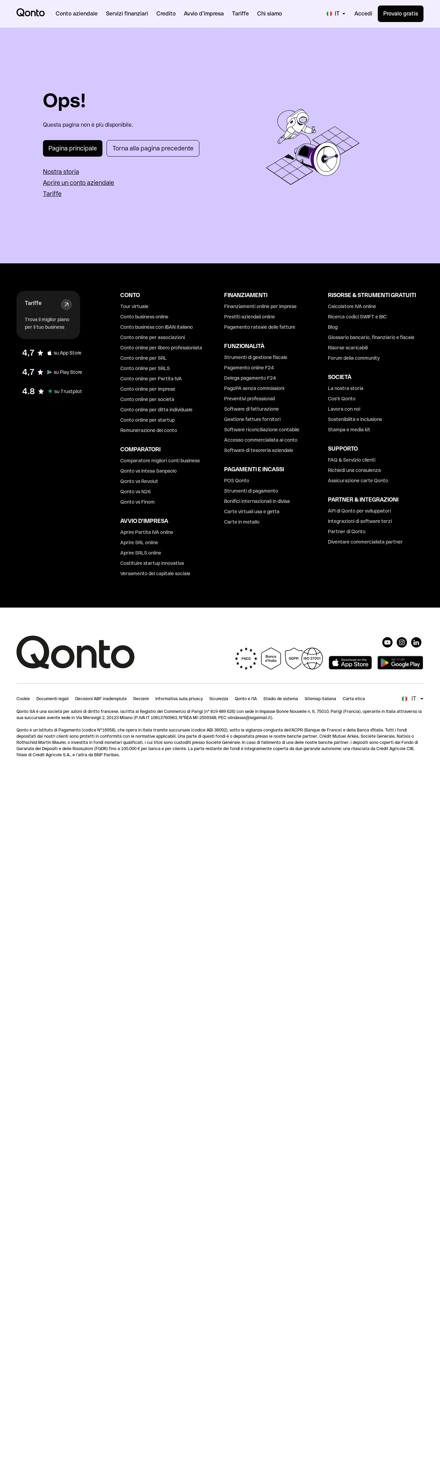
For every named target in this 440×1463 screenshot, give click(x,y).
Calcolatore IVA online (352, 306)
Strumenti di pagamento (251, 491)
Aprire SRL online (139, 542)
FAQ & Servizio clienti (351, 460)
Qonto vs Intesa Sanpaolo (148, 471)
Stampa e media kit (349, 429)
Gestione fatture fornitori (252, 419)
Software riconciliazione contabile (261, 429)
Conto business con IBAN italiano (156, 327)
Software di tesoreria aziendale (258, 450)
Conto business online (144, 316)
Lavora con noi (344, 409)
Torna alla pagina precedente (153, 148)
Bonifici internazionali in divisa (257, 501)
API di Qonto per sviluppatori (359, 511)
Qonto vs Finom (137, 502)
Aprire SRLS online (140, 553)
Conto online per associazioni (152, 337)
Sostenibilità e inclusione (355, 419)
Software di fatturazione (251, 409)
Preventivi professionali (249, 398)
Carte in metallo (242, 522)
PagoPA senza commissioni (254, 388)
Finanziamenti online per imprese (260, 306)
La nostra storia (345, 388)
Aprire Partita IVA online (146, 532)
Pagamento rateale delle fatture (259, 327)
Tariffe (52, 193)
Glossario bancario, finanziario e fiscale (371, 337)
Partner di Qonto (346, 531)
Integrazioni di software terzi (360, 521)
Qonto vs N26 (135, 491)
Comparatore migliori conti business (160, 460)
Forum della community (354, 358)
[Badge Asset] (387, 642)
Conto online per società (147, 399)
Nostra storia (61, 171)
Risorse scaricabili (348, 347)
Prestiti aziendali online (249, 316)
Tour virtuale (134, 306)
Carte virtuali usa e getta (251, 511)
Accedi (363, 13)
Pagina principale (72, 148)
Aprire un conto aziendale (78, 182)
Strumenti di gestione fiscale (255, 357)
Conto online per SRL (143, 358)
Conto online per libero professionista (161, 347)
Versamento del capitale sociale (155, 573)
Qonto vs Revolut (139, 481)
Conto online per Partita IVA (151, 378)
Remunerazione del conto (148, 430)
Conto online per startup (147, 420)
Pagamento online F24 (249, 367)
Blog (333, 327)
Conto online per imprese (147, 389)
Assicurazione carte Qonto (358, 480)
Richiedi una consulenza (354, 470)
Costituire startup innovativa (152, 563)
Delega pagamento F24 (250, 378)
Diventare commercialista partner (365, 542)
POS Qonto (236, 480)
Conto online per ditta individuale (156, 409)
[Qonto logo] (30, 12)
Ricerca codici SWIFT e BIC (357, 316)
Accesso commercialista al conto (260, 440)
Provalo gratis (400, 13)
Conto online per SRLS (145, 368)
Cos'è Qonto (341, 398)
